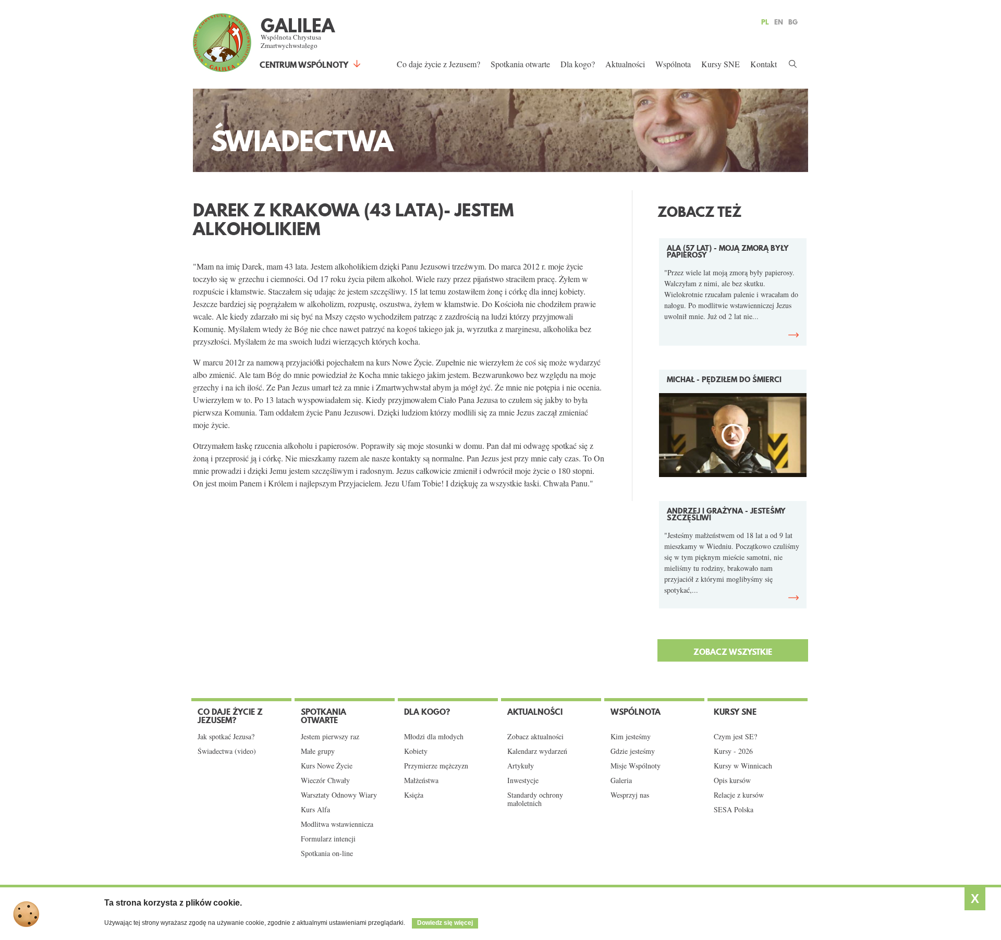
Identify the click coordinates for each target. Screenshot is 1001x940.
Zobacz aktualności (535, 737)
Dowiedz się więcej (445, 922)
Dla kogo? (577, 63)
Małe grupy (318, 751)
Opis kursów (732, 780)
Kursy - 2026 (733, 751)
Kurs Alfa (315, 809)
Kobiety (416, 751)
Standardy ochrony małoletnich (535, 799)
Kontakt (763, 63)
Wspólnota (673, 63)
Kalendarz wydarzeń (537, 751)
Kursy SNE (720, 63)
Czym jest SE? (735, 737)
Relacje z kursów (739, 795)
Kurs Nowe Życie (326, 766)
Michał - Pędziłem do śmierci (724, 379)
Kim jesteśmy (631, 737)
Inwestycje (523, 780)
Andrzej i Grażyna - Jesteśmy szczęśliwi (726, 514)
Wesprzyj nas (630, 795)
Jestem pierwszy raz (330, 737)
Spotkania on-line (327, 853)
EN (778, 22)
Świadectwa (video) (227, 751)
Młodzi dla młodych (433, 737)
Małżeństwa (421, 780)
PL (765, 22)
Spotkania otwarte (520, 63)
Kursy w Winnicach (743, 766)
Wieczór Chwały (325, 780)
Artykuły (520, 766)
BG (793, 22)
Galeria (621, 780)
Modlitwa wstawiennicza (337, 824)
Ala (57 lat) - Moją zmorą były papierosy (728, 251)
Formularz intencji (328, 839)
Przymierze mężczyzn (436, 766)
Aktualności (625, 63)
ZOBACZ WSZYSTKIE (732, 651)
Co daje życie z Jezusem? (438, 63)
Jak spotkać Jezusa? (226, 737)
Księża (413, 795)
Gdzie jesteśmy (633, 751)
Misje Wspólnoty (636, 766)
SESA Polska (733, 809)
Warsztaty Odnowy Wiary (339, 795)
